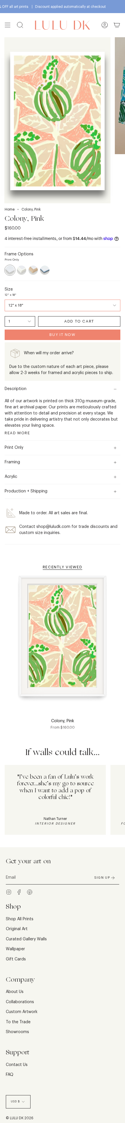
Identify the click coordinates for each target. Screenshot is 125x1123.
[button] (20, 25)
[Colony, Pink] (62, 640)
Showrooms (17, 1032)
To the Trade (18, 1022)
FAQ (9, 1075)
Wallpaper (15, 949)
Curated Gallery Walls (26, 939)
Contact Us (17, 1065)
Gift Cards (16, 959)
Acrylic (11, 477)
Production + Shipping (26, 491)
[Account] (104, 25)
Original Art (17, 929)
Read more (17, 433)
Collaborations (20, 1002)
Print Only (14, 448)
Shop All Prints (19, 919)
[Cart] (116, 25)
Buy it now (62, 335)
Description (15, 389)
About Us (15, 992)
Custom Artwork (22, 1012)
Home (10, 209)
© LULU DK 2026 (19, 1118)
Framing (12, 462)
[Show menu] (7, 25)
